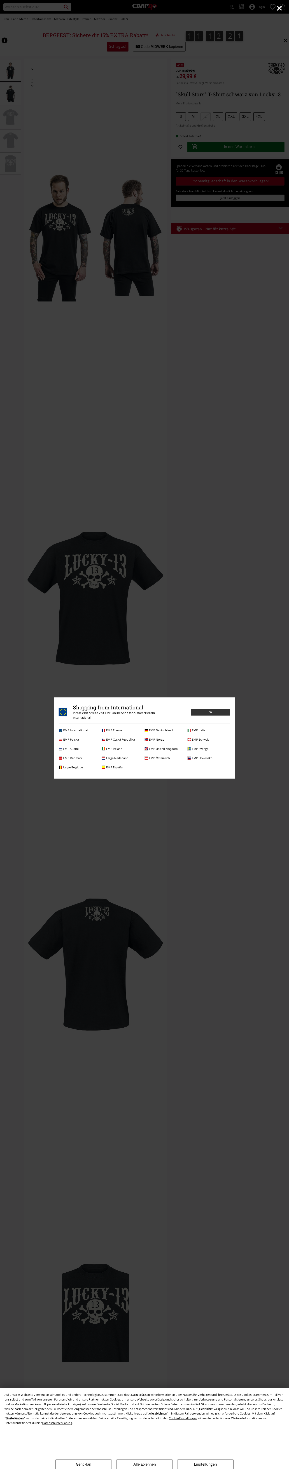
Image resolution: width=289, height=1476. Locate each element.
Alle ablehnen (144, 1464)
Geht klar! (83, 1464)
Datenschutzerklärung (57, 1423)
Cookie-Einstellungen (183, 1418)
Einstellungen (205, 1464)
